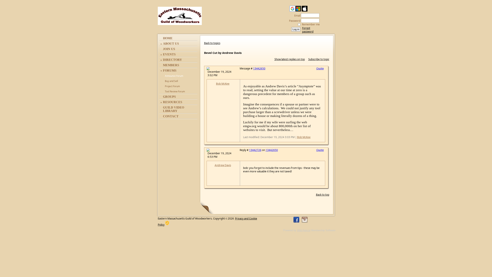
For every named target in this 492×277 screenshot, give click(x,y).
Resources (172, 102)
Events (169, 54)
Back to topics (212, 43)
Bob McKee (222, 83)
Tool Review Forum (175, 91)
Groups (169, 96)
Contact (171, 116)
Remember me (311, 24)
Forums (169, 70)
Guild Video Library (173, 109)
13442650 (259, 68)
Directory (172, 59)
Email (296, 15)
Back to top (322, 194)
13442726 (255, 150)
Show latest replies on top (289, 59)
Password (293, 21)
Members (171, 65)
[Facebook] (296, 220)
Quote (320, 68)
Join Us (169, 49)
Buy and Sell (171, 81)
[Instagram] (305, 220)
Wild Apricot (303, 230)
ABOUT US (171, 43)
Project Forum (172, 86)
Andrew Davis (223, 165)
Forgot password (307, 29)
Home (168, 38)
